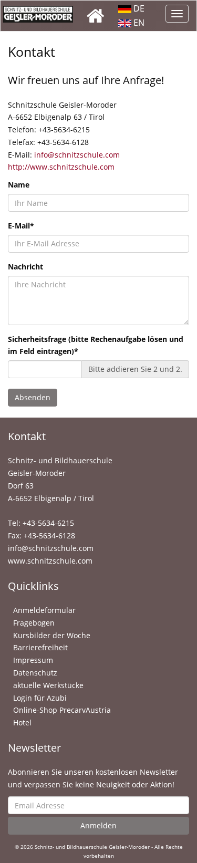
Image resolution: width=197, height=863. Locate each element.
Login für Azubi (40, 698)
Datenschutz (35, 673)
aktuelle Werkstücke (48, 685)
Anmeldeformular (44, 610)
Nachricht (25, 267)
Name (18, 185)
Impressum (33, 660)
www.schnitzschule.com (50, 561)
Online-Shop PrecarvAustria (62, 710)
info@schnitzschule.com (77, 155)
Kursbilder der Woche (51, 635)
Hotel (22, 722)
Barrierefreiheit (40, 647)
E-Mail (21, 225)
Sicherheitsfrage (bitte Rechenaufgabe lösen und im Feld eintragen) (95, 345)
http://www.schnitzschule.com (61, 167)
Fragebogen (34, 623)
